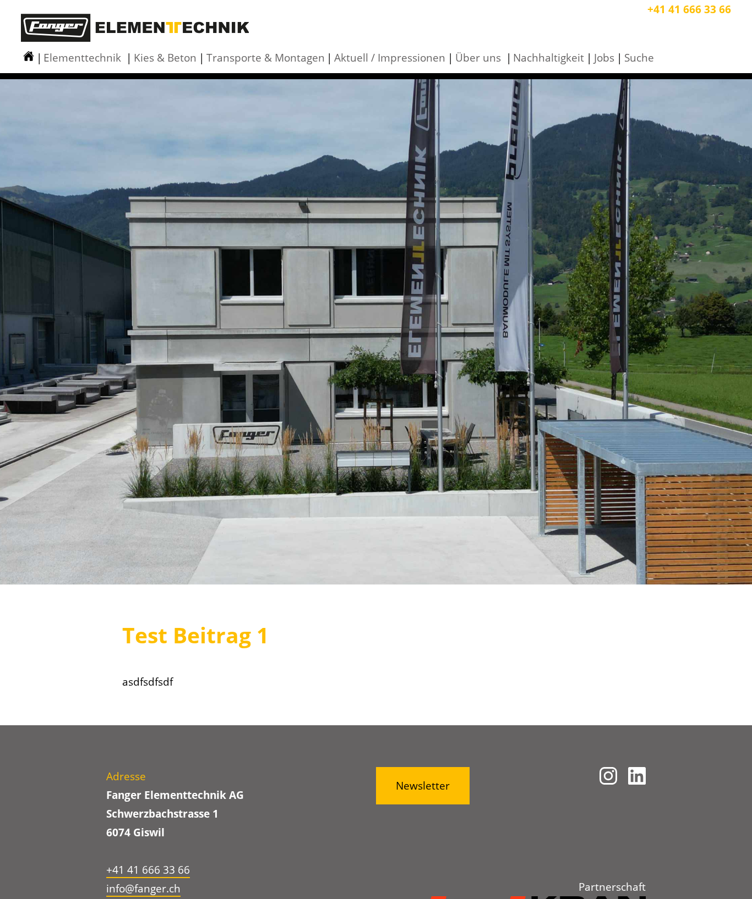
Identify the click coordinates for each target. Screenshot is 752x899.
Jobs (604, 58)
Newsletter (423, 786)
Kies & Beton (165, 58)
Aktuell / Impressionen (389, 58)
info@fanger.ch (143, 888)
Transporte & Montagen (265, 58)
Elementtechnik (82, 58)
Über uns (478, 58)
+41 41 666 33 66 (689, 9)
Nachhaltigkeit (548, 58)
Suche (639, 58)
